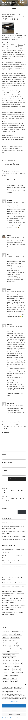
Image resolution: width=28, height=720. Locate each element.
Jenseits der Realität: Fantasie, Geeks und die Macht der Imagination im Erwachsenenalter (13, 593)
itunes (6, 657)
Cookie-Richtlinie (6, 717)
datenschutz (15, 637)
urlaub (14, 681)
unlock (18, 164)
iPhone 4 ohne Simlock (10, 116)
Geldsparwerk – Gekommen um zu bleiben (13, 549)
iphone (6, 654)
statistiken (14, 675)
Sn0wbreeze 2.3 (10, 164)
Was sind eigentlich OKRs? (14, 583)
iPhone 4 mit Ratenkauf (8, 114)
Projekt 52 (7, 669)
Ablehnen (14, 710)
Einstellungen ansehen (14, 714)
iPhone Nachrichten (13, 180)
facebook (7, 643)
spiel (5, 675)
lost (12, 663)
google (6, 652)
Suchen (4, 508)
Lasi (3, 591)
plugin (16, 666)
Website (4, 470)
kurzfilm (16, 660)
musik (19, 663)
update (6, 681)
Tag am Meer (5, 552)
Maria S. (4, 598)
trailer (6, 678)
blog (19, 634)
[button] (25, 684)
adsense (6, 631)
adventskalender (17, 631)
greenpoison (9, 163)
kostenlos (7, 660)
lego (5, 663)
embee (9, 200)
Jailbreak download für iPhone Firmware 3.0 (13, 539)
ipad (14, 652)
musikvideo (7, 666)
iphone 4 (15, 654)
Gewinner (17, 649)
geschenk (15, 646)
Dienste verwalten (14, 701)
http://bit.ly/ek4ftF (20, 190)
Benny (9, 235)
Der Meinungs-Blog (13, 2)
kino (13, 657)
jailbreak (17, 163)
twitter (14, 678)
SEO (11, 672)
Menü (14, 8)
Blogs (6, 637)
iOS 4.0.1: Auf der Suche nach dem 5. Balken (13, 536)
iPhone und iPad (10, 160)
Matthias (17, 14)
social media (20, 672)
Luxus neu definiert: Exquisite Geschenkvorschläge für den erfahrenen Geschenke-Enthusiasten (13, 600)
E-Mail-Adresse (7, 462)
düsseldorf (7, 640)
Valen (3, 612)
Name (4, 454)
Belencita (4, 605)
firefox (15, 643)
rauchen (16, 669)
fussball (6, 646)
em (15, 640)
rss (5, 672)
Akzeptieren (14, 705)
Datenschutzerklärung (15, 717)
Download (20, 45)
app (5, 634)
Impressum (23, 717)
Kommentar (6, 432)
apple (12, 634)
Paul (3, 586)
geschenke (7, 649)
